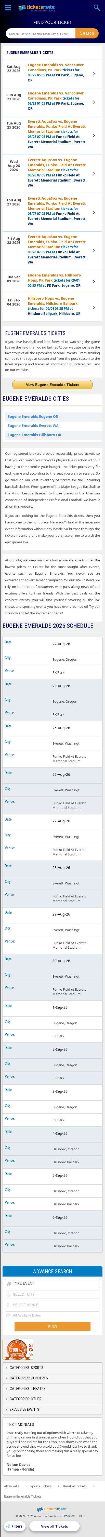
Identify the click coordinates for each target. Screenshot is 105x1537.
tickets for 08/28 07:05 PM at (57, 249)
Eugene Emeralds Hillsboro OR (34, 434)
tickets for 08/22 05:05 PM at (56, 72)
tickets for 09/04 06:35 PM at (54, 306)
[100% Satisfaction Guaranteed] (29, 1349)
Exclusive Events (24, 1409)
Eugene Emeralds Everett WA (33, 425)
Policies (69, 1516)
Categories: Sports (26, 1367)
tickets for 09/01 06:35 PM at (54, 280)
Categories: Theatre (27, 1388)
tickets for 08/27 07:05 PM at (57, 211)
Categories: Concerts (29, 1378)
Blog (82, 1516)
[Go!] (87, 33)
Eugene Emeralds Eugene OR (33, 416)
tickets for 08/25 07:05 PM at (57, 134)
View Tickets (94, 74)
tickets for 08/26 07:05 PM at (57, 172)
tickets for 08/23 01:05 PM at (56, 101)
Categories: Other (26, 1399)
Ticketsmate (37, 7)
